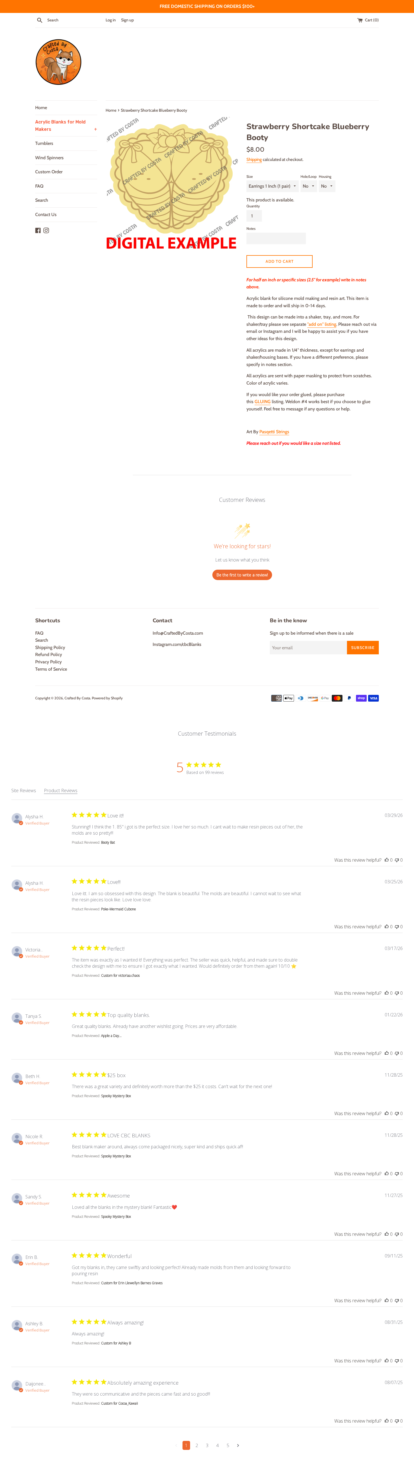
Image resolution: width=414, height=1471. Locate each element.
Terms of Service (51, 669)
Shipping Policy (50, 647)
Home (41, 107)
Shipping (254, 159)
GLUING (263, 401)
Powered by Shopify (107, 698)
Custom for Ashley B (116, 1343)
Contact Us (46, 214)
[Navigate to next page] (238, 1445)
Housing (325, 176)
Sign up (127, 20)
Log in (111, 20)
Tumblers (44, 143)
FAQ (39, 186)
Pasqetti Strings (274, 431)
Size (249, 176)
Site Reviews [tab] (23, 790)
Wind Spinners (49, 157)
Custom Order (49, 171)
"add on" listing (321, 324)
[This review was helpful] (387, 860)
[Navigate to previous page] (176, 1445)
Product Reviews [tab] (60, 790)
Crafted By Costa (77, 698)
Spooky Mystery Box (116, 1095)
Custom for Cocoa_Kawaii (119, 1403)
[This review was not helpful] (397, 860)
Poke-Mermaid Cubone (118, 909)
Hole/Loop (309, 176)
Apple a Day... (111, 1035)
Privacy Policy (48, 661)
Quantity (253, 206)
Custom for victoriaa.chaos (120, 975)
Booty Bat (108, 842)
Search (41, 200)
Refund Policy (48, 654)
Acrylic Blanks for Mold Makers (66, 125)
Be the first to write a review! (242, 575)
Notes (250, 228)
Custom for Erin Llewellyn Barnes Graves (132, 1283)
